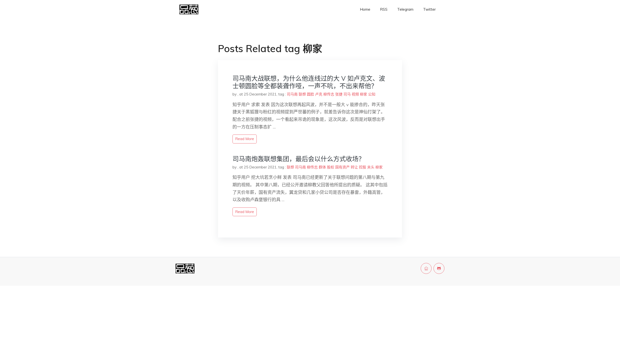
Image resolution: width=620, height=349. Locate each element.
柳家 (363, 94)
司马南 (292, 94)
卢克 (318, 94)
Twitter (429, 9)
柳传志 (328, 94)
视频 (355, 94)
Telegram (405, 9)
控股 (362, 167)
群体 (322, 167)
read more (244, 138)
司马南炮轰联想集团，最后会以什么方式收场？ (298, 159)
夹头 (370, 167)
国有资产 (342, 167)
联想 (302, 94)
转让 (354, 167)
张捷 (338, 94)
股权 (330, 167)
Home (365, 9)
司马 (347, 94)
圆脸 (310, 94)
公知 (371, 94)
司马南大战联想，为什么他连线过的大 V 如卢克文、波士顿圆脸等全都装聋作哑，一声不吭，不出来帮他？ (308, 82)
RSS (384, 9)
